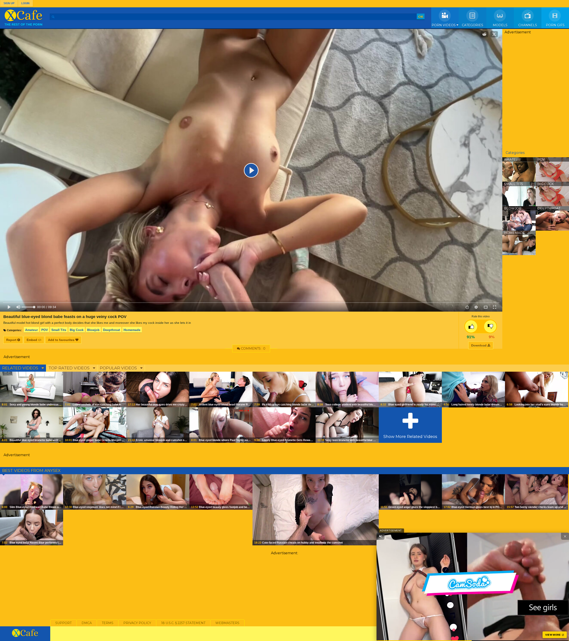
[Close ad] (565, 536)
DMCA (87, 623)
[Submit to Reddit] (484, 34)
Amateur (31, 330)
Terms (107, 623)
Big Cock (77, 330)
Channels (527, 25)
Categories (472, 25)
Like (471, 326)
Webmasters (227, 623)
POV (44, 330)
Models (500, 25)
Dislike (490, 326)
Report (11, 340)
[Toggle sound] (381, 536)
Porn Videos (444, 25)
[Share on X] (494, 34)
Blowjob (93, 330)
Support (63, 623)
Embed (32, 340)
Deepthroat (111, 330)
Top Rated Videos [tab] (69, 368)
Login (25, 3)
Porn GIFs (555, 25)
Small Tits (58, 330)
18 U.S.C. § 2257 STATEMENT (183, 623)
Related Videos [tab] (20, 368)
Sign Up (9, 3)
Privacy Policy (137, 623)
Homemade (132, 330)
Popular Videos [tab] (119, 368)
